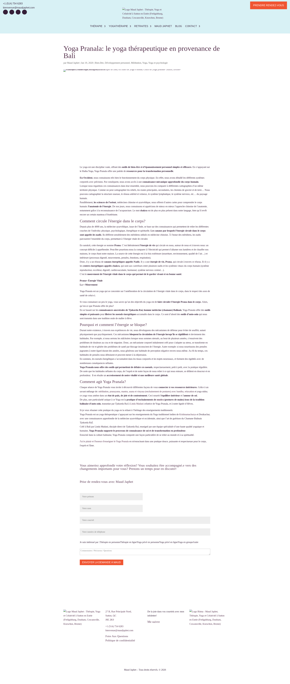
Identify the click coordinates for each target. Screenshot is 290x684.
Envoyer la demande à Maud (101, 562)
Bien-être (99, 63)
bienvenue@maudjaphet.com (19, 7)
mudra (160, 399)
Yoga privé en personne (148, 542)
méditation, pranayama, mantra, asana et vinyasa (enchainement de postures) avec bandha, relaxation (146, 391)
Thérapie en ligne (128, 542)
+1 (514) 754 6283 (13, 3)
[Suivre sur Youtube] (11, 12)
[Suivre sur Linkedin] (18, 12)
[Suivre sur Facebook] (5, 12)
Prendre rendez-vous (268, 5)
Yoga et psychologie (158, 63)
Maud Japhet (163, 26)
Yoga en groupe (185, 542)
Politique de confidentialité (120, 640)
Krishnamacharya (187, 414)
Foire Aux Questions (116, 636)
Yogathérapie (118, 26)
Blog (178, 26)
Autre (195, 542)
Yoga (144, 63)
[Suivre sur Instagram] (24, 12)
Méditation (136, 63)
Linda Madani (136, 403)
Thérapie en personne (110, 542)
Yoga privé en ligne (168, 542)
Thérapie (96, 26)
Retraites (141, 26)
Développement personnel (117, 63)
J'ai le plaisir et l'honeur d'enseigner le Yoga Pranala (104, 441)
